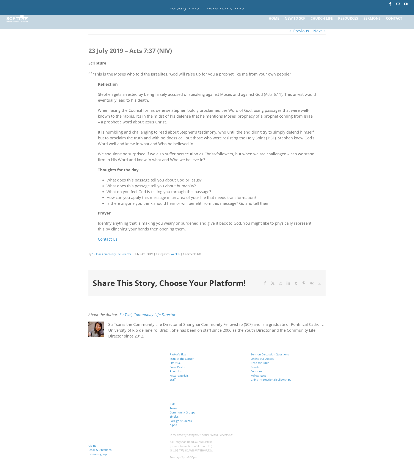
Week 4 (175, 254)
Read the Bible (260, 363)
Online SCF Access (262, 359)
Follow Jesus (258, 375)
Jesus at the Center (182, 359)
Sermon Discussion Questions (270, 354)
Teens (173, 408)
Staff (173, 380)
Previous (301, 30)
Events (255, 367)
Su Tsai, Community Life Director (111, 254)
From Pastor (178, 367)
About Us (176, 371)
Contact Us (108, 239)
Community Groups (182, 412)
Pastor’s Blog (178, 354)
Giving (92, 446)
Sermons (256, 371)
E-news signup (97, 454)
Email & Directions (99, 450)
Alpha (173, 425)
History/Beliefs (179, 375)
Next (317, 30)
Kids (172, 404)
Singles (174, 416)
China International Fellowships (271, 380)
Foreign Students (181, 421)
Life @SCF (176, 363)
